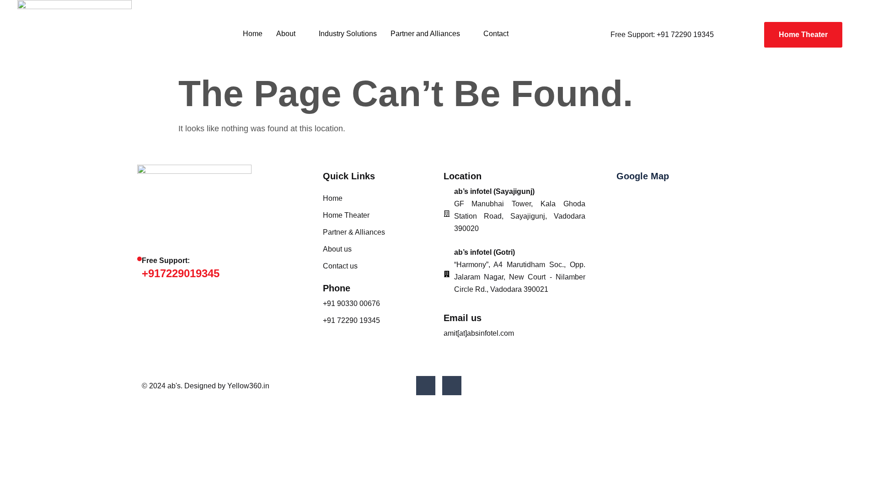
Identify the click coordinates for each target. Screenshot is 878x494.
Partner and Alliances (425, 34)
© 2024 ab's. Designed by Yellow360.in (205, 386)
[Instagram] (451, 385)
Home (252, 34)
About (285, 34)
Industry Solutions (348, 34)
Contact (496, 34)
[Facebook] (425, 385)
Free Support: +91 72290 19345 (662, 34)
